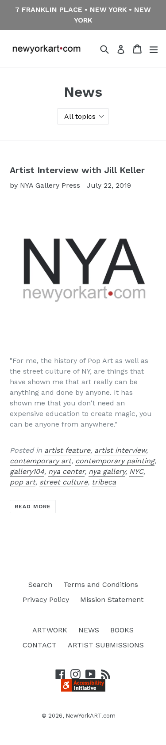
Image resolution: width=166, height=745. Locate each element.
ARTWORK (49, 630)
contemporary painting (114, 461)
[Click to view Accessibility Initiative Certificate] (83, 689)
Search (40, 584)
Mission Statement (111, 599)
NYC (136, 471)
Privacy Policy (46, 599)
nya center (66, 471)
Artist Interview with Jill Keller (77, 170)
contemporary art (40, 461)
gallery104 (27, 471)
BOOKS (122, 630)
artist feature (67, 450)
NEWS (88, 630)
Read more (33, 506)
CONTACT (40, 645)
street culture (63, 482)
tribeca (104, 482)
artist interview (120, 450)
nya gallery (107, 471)
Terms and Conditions (100, 584)
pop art (22, 482)
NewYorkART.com (91, 715)
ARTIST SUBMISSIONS (106, 645)
